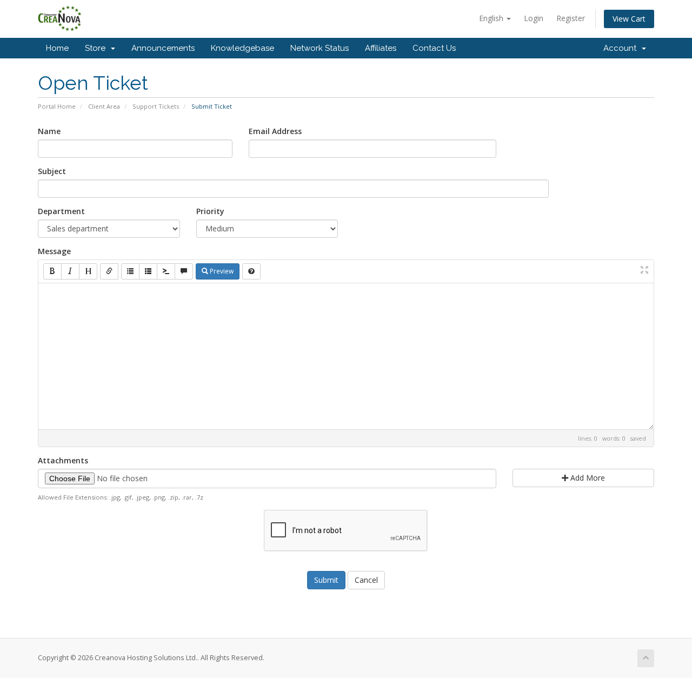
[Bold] (52, 271)
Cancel (366, 580)
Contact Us (434, 48)
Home (57, 48)
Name (49, 131)
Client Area (104, 106)
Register (570, 18)
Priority (210, 211)
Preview (221, 271)
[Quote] (184, 271)
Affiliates (380, 48)
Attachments (63, 460)
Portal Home (57, 106)
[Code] (166, 271)
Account (622, 48)
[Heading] (88, 271)
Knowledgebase (242, 48)
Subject (52, 171)
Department (61, 211)
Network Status (319, 48)
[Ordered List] (148, 271)
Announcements (163, 48)
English (492, 18)
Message (54, 251)
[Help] (251, 271)
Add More (586, 478)
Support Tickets (155, 106)
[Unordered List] (130, 271)
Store (97, 48)
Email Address (275, 131)
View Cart (629, 19)
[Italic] (70, 271)
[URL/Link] (109, 271)
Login (533, 18)
